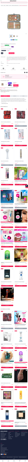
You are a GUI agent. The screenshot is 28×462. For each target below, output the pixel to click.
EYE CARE (9, 434)
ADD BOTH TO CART (16, 85)
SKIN (9, 433)
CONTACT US (2, 444)
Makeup (7, 5)
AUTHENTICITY (4, 457)
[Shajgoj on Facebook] (1, 439)
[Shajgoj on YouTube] (3, 439)
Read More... (8, 60)
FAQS (1, 446)
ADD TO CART (7, 145)
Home (2, 5)
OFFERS (16, 432)
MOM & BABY (10, 438)
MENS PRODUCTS (17, 433)
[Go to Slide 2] (14, 36)
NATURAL (9, 437)
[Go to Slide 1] (11, 36)
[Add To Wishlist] (2, 53)
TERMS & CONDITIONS (9, 457)
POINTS (2, 445)
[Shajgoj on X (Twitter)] (2, 439)
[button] (14, 21)
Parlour (8, 50)
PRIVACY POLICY (15, 457)
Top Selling (18, 63)
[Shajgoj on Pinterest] (5, 439)
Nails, (9, 63)
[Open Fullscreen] (26, 34)
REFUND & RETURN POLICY (22, 457)
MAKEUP (9, 432)
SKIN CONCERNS (17, 434)
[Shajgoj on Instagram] (4, 439)
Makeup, (8, 63)
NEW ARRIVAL (17, 435)
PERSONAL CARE (10, 436)
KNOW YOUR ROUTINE (24, 432)
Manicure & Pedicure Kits (15, 5)
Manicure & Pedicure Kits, (13, 63)
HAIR (9, 435)
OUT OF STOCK (7, 207)
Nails (10, 5)
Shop (4, 5)
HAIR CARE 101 (23, 433)
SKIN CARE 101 (23, 434)
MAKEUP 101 (23, 435)
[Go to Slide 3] (17, 36)
